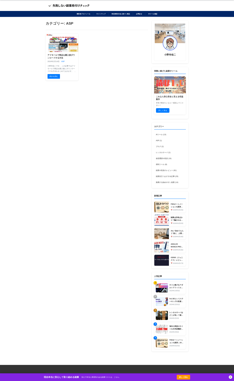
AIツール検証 (152, 14)
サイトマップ (101, 14)
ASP (63, 61)
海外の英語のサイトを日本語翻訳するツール (176, 328)
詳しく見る (162, 110)
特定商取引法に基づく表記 (121, 14)
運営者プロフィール (83, 14)
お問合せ (139, 14)
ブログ (160, 146)
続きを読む (53, 76)
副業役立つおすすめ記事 (167, 176)
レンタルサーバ (163, 152)
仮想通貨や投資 (163, 158)
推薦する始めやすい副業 (167, 182)
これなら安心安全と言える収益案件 (169, 98)
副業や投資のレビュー (166, 170)
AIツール (161, 134)
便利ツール (161, 164)
